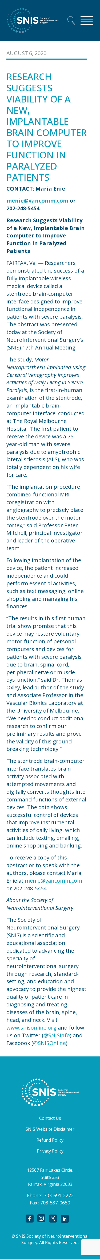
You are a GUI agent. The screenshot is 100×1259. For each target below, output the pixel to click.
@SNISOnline (49, 1043)
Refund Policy (50, 1140)
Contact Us (50, 1118)
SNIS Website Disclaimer (50, 1129)
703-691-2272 (59, 1195)
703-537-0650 (55, 1202)
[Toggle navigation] (87, 20)
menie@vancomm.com (53, 880)
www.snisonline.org (31, 1027)
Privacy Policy (50, 1151)
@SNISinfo (56, 1035)
